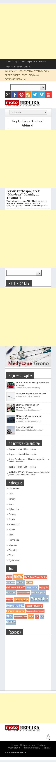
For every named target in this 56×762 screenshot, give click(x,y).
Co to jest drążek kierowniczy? (31, 393)
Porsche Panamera (15, 611)
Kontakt (26, 66)
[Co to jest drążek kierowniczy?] (10, 400)
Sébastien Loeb (20, 617)
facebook (15, 94)
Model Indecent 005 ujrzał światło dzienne (32, 383)
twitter (35, 94)
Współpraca (32, 61)
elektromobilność (15, 587)
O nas (8, 61)
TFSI (31, 616)
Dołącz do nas (19, 61)
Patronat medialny (14, 66)
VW (42, 616)
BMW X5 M (10, 582)
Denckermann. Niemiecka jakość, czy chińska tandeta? (29, 473)
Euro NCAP (32, 587)
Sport (11, 535)
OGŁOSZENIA (26, 71)
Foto (11, 494)
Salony (12, 529)
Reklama (42, 61)
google (8, 94)
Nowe (11, 504)
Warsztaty (13, 550)
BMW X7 (20, 582)
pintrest (21, 94)
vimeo (41, 94)
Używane (13, 545)
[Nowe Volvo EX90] (10, 434)
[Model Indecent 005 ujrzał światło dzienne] (10, 389)
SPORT (8, 75)
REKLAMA (34, 75)
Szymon (12, 454)
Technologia (14, 540)
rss (28, 94)
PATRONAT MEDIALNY (15, 79)
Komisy (12, 499)
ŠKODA (11, 622)
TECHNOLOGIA (41, 71)
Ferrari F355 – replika (26, 449)
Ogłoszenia (14, 509)
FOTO (24, 75)
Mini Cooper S (38, 592)
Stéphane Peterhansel (35, 611)
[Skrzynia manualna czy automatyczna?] (10, 412)
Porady (12, 519)
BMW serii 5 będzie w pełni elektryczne (29, 417)
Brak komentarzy (33, 388)
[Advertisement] (28, 31)
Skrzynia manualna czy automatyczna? (27, 406)
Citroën (29, 582)
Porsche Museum (34, 606)
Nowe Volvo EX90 (24, 427)
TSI (37, 616)
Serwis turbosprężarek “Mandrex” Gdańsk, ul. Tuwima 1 (23, 194)
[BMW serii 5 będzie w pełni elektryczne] (10, 423)
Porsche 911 (15, 605)
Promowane (14, 524)
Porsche (39, 598)
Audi (9, 577)
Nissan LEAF (21, 599)
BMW (18, 577)
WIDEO (16, 75)
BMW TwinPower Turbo (35, 577)
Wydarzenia (14, 560)
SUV (9, 616)
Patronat (12, 514)
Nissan (9, 600)
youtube (48, 94)
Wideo (11, 555)
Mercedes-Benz (23, 593)
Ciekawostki (14, 488)
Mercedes (10, 592)
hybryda (43, 587)
